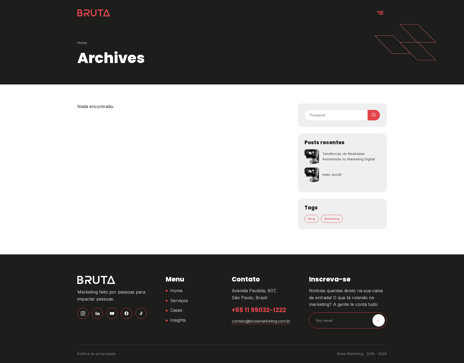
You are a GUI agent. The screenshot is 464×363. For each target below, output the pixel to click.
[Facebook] (126, 313)
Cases (176, 310)
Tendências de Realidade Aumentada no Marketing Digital (348, 156)
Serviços (179, 300)
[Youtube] (112, 313)
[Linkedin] (97, 313)
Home (82, 43)
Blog (311, 219)
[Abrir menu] (380, 12)
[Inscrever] (378, 320)
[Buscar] (374, 115)
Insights (178, 320)
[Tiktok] (141, 313)
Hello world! (332, 175)
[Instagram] (83, 313)
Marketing (331, 219)
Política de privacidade (96, 354)
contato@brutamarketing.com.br (261, 321)
